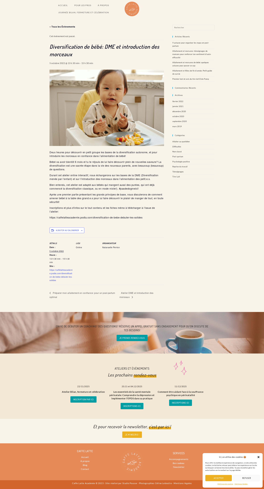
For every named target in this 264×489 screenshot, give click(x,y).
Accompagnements (178, 459)
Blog (85, 465)
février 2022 (177, 101)
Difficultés (176, 147)
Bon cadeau (179, 463)
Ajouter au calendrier (67, 230)
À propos (85, 461)
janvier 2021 (177, 106)
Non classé (177, 151)
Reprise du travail (179, 166)
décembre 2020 (179, 111)
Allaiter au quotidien (181, 141)
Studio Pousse (129, 483)
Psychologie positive (181, 162)
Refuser (246, 478)
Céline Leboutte (163, 483)
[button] (258, 457)
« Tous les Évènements (62, 26)
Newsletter (178, 467)
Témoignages (178, 172)
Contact (85, 469)
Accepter (218, 478)
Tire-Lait (176, 177)
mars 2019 (177, 126)
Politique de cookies (225, 484)
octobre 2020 (178, 116)
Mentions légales (241, 484)
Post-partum (177, 156)
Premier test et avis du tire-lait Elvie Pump (190, 79)
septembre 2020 (179, 121)
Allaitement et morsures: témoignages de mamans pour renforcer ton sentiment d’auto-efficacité (191, 54)
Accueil (85, 457)
